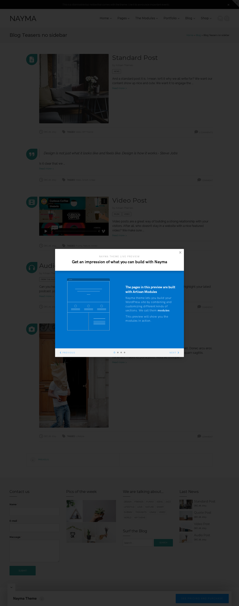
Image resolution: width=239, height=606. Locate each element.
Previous (69, 353)
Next (173, 353)
